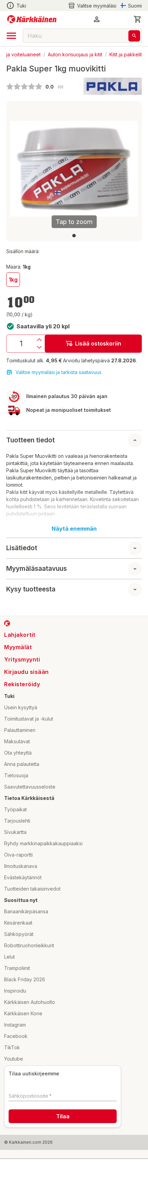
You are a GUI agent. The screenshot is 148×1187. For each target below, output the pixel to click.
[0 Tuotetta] (138, 19)
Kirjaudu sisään (26, 671)
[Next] (128, 168)
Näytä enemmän (74, 528)
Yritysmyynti (22, 659)
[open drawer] (11, 35)
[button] (92, 5)
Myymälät (18, 647)
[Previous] (19, 168)
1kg (13, 279)
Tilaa (63, 1116)
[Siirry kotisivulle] (32, 19)
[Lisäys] (39, 339)
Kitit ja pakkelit (125, 54)
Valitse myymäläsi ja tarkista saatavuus (58, 372)
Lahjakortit (19, 634)
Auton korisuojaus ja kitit (75, 54)
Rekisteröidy (22, 684)
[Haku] (134, 36)
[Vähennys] (39, 347)
